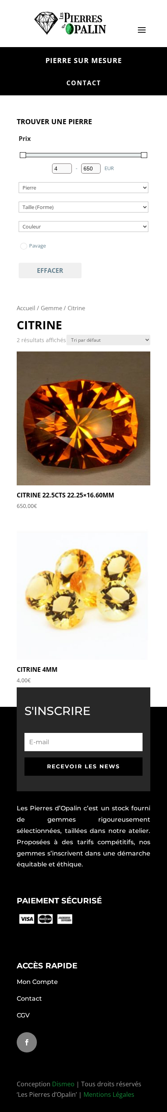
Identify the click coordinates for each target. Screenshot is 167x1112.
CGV (23, 1015)
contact (83, 83)
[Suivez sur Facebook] (27, 1042)
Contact (29, 998)
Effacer (50, 270)
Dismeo (63, 1084)
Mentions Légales (109, 1094)
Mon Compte (37, 982)
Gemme (51, 308)
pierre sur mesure (83, 60)
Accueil (26, 308)
